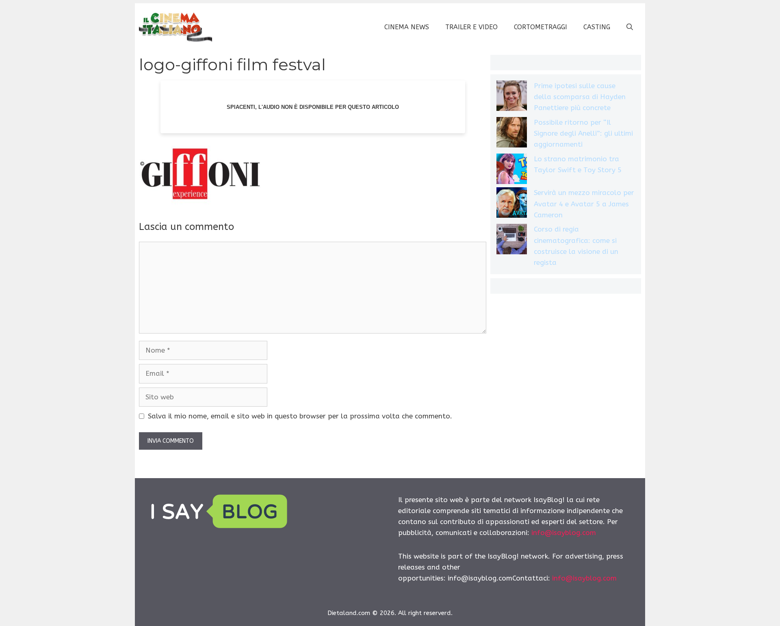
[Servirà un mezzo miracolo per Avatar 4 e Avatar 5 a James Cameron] (511, 204)
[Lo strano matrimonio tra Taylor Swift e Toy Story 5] (511, 170)
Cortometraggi (540, 27)
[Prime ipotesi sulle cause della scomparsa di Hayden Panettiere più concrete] (511, 97)
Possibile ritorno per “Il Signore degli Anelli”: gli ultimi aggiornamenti (583, 133)
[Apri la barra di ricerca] (629, 27)
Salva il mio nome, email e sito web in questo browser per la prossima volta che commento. (300, 416)
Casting (596, 27)
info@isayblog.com (563, 533)
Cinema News (406, 27)
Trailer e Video (471, 27)
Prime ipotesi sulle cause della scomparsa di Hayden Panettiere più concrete (580, 97)
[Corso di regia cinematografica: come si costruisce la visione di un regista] (511, 241)
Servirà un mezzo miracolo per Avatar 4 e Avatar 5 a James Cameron (584, 203)
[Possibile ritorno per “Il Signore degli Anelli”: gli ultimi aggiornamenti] (511, 134)
